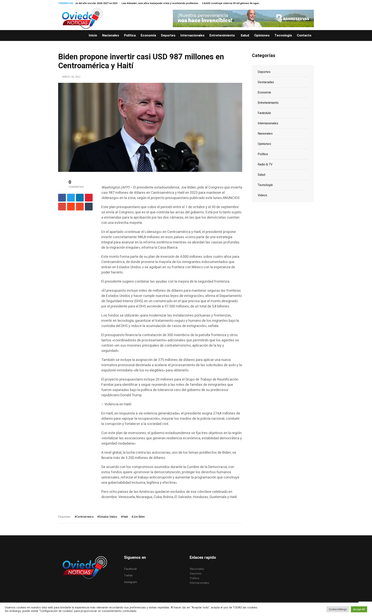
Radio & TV (265, 164)
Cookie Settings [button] (338, 609)
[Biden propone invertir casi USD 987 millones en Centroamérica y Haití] (150, 127)
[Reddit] (71, 206)
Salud (261, 174)
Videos (262, 195)
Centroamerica (84, 517)
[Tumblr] (89, 206)
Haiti (125, 517)
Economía (264, 92)
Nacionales (265, 133)
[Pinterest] (89, 198)
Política (263, 154)
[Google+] (62, 206)
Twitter (128, 575)
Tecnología (265, 185)
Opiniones (264, 144)
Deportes (264, 72)
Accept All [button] (359, 609)
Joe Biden (139, 517)
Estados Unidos (108, 517)
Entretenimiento (268, 102)
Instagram (130, 582)
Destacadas (266, 82)
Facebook (130, 569)
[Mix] (80, 206)
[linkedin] (80, 198)
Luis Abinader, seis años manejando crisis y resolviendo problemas (133, 3)
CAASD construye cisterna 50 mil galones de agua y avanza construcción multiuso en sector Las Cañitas (234, 3)
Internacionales (268, 123)
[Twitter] (71, 198)
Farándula (264, 113)
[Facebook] (62, 198)
